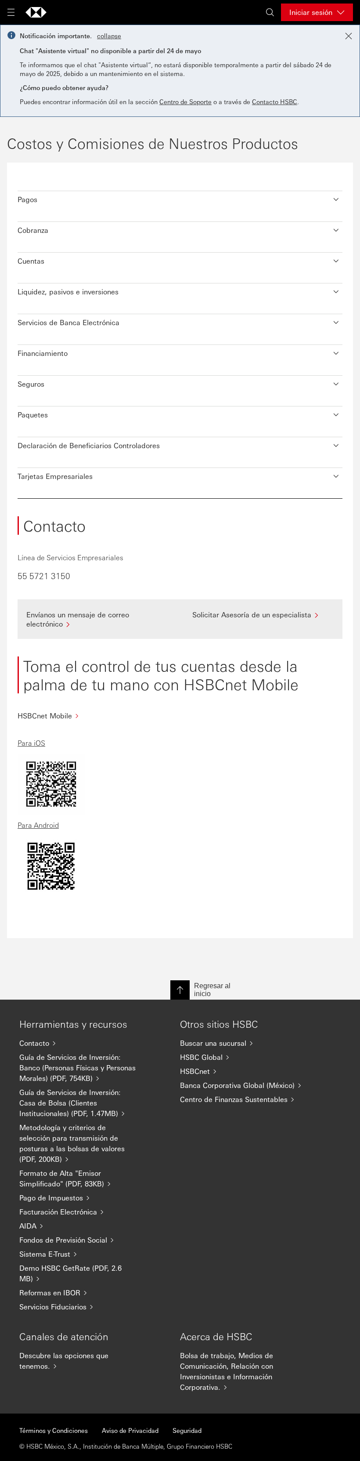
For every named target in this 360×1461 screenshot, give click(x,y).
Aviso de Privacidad (130, 1430)
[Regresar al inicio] (180, 990)
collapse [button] (109, 36)
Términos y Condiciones (53, 1430)
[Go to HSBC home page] (36, 12)
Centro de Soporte (185, 101)
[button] (180, 197)
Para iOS (31, 742)
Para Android (38, 825)
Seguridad (187, 1430)
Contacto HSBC (274, 101)
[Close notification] (348, 36)
